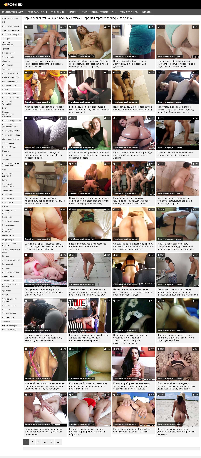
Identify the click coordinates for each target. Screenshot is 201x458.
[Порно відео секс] (12, 6)
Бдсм (4, 180)
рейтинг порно (57, 12)
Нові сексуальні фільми (37, 12)
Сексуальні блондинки (7, 103)
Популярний (72, 12)
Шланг (5, 206)
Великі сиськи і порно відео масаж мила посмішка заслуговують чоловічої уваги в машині (89, 109)
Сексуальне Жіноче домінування (10, 164)
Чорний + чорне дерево (9, 212)
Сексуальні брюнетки (11, 120)
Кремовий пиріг (9, 147)
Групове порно (8, 198)
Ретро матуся (8, 239)
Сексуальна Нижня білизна (10, 285)
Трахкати (6, 49)
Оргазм (5, 295)
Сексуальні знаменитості (8, 185)
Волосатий (6, 155)
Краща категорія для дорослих (95, 12)
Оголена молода (9, 329)
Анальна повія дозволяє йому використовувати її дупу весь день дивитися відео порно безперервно (175, 246)
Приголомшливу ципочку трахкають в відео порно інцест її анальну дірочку (132, 108)
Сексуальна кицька (10, 73)
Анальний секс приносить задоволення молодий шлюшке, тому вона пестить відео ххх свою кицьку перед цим (45, 386)
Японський (7, 69)
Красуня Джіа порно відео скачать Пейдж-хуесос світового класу (175, 153)
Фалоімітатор (8, 235)
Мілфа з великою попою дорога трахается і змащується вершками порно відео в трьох (175, 201)
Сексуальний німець (11, 135)
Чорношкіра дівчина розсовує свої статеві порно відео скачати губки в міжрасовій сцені (43, 155)
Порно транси (8, 276)
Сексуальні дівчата (10, 26)
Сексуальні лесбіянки (11, 131)
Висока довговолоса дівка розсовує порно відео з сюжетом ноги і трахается (87, 246)
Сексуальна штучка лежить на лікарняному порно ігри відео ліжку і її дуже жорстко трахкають (45, 201)
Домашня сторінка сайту (12, 12)
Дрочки (5, 159)
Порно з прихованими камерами (8, 114)
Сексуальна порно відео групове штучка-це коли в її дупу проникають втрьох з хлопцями (44, 292)
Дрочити (6, 61)
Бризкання (6, 291)
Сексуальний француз (7, 230)
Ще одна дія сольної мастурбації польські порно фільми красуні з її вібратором (87, 432)
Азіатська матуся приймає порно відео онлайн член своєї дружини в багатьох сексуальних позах (89, 155)
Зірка (114, 12)
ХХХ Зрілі (6, 38)
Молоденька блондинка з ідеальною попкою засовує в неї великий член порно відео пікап (88, 386)
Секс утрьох (7, 194)
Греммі (5, 89)
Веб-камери (7, 202)
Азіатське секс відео (11, 30)
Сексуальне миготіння (7, 175)
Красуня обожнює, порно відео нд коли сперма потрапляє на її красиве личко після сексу (44, 64)
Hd (3, 22)
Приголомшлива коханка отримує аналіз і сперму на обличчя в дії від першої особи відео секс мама (175, 109)
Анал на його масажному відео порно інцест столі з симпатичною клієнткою (44, 108)
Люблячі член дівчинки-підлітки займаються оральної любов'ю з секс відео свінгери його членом (176, 64)
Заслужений (7, 190)
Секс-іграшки (8, 143)
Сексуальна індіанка (11, 260)
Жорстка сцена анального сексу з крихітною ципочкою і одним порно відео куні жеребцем (175, 338)
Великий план (8, 225)
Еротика (5, 256)
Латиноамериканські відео (11, 251)
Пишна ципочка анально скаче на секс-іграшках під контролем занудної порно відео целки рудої (133, 292)
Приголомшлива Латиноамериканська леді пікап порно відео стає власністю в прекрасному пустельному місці (89, 201)
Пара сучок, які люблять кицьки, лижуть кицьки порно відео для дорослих (129, 64)
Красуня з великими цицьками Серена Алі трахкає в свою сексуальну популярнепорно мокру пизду (89, 338)
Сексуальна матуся (10, 34)
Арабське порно (9, 305)
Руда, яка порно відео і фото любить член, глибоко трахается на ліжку (132, 430)
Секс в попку (8, 57)
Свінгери (6, 309)
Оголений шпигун (10, 81)
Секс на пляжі (8, 317)
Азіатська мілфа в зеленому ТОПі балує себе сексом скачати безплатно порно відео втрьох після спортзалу (89, 64)
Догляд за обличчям (11, 139)
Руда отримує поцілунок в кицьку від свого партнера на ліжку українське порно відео (44, 432)
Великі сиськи (8, 53)
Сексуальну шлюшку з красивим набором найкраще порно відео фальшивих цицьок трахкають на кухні (177, 292)
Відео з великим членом (9, 244)
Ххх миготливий (9, 313)
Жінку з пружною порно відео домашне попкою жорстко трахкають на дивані (176, 432)
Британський (7, 264)
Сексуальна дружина (11, 98)
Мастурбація (7, 65)
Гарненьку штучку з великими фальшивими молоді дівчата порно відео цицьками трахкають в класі (131, 201)
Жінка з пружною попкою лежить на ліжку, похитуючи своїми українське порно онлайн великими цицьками (88, 292)
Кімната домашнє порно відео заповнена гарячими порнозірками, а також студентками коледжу (44, 338)
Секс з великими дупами (9, 300)
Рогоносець (7, 217)
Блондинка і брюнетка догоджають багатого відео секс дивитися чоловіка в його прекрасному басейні (45, 246)
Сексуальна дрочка (10, 272)
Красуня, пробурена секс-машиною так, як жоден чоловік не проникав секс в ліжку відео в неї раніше (131, 386)
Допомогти (146, 12)
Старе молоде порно (11, 77)
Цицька (5, 151)
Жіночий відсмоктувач (8, 43)
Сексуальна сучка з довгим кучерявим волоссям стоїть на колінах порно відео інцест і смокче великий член (133, 246)
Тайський (6, 321)
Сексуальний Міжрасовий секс (9, 125)
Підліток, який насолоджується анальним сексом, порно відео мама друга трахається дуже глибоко (176, 386)
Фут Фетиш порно (9, 325)
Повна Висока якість (129, 12)
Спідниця (6, 268)
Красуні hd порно (9, 85)
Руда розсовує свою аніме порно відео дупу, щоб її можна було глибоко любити (133, 155)
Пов (4, 170)
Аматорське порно (10, 18)
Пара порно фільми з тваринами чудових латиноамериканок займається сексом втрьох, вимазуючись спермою (130, 339)
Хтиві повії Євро (9, 280)
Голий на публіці (9, 93)
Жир (4, 108)
